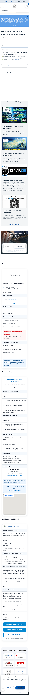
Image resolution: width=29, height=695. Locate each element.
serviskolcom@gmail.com (13, 303)
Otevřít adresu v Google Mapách (14, 475)
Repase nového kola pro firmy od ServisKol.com (13, 154)
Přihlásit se (19, 246)
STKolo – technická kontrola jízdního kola (12, 211)
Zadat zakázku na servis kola (14, 629)
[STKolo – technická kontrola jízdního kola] (14, 201)
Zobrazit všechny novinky (14, 65)
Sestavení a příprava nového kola (14, 624)
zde (20, 692)
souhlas (19, 679)
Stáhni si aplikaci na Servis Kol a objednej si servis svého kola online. (14, 53)
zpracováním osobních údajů (16, 250)
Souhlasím (20, 687)
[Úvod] (14, 6)
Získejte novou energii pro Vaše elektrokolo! (13, 127)
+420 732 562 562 (12, 299)
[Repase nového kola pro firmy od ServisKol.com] (14, 143)
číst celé (17, 59)
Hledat (14, 10)
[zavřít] (27, 16)
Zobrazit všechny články (14, 224)
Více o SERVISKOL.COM (14, 634)
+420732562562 (9, 1)
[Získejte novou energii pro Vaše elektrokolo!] (14, 115)
